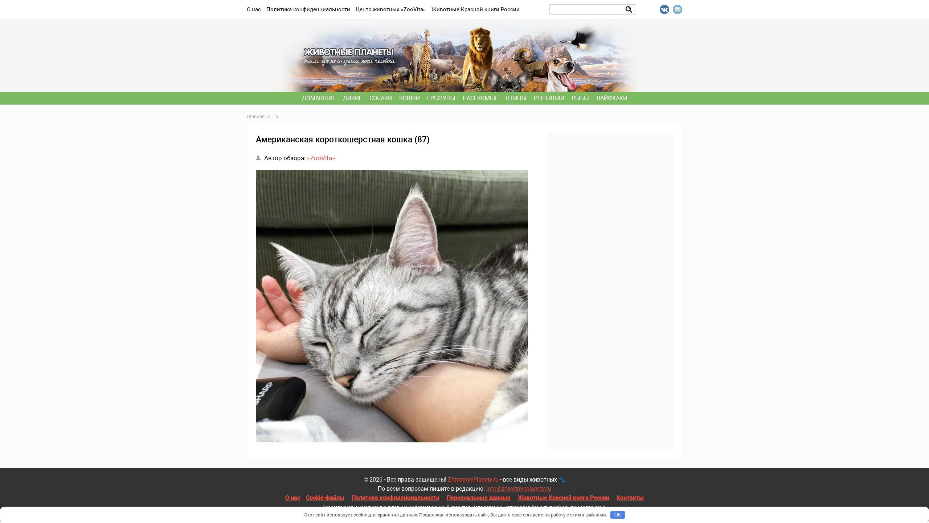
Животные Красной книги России (563, 497)
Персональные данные (479, 497)
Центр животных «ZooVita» (391, 9)
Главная (256, 116)
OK (617, 515)
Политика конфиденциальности (395, 497)
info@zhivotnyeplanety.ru (518, 488)
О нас (292, 497)
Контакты (630, 497)
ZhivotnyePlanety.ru (473, 479)
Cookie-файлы (325, 497)
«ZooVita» (321, 158)
